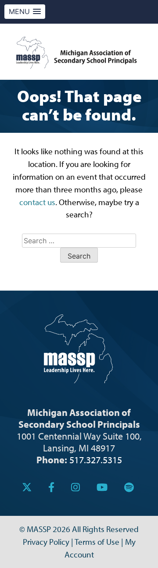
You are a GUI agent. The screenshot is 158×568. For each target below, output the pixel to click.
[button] (24, 11)
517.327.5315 (95, 459)
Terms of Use (97, 541)
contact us (37, 202)
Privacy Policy (46, 541)
